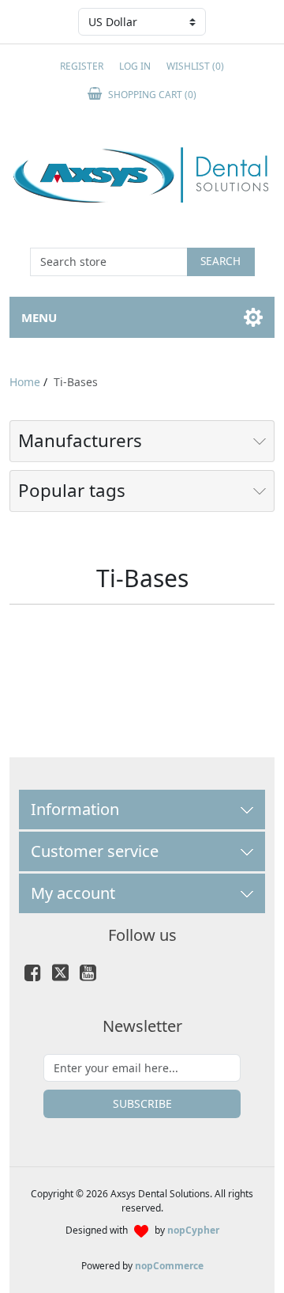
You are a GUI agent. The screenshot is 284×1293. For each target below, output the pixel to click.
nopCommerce (169, 1265)
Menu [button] (39, 317)
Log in (135, 66)
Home (24, 381)
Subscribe (142, 1103)
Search (220, 260)
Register (81, 66)
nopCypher (193, 1230)
